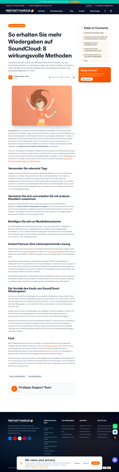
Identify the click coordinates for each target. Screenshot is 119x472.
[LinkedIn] (29, 438)
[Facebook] (10, 438)
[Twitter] (20, 438)
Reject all (86, 463)
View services (86, 79)
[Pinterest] (24, 438)
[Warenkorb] (115, 437)
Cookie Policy (34, 467)
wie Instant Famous (51, 346)
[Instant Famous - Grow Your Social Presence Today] (20, 11)
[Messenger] (115, 432)
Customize (77, 463)
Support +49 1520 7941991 (15, 6)
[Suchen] (105, 11)
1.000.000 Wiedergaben (56, 251)
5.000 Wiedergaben (29, 251)
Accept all (95, 463)
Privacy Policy (44, 467)
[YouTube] (15, 438)
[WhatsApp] (115, 426)
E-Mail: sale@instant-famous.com (40, 6)
